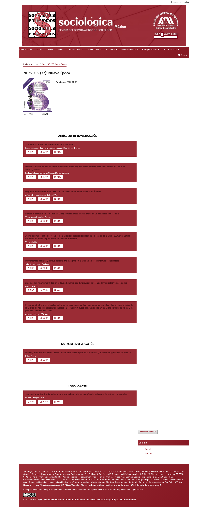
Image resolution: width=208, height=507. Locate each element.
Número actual (25, 49)
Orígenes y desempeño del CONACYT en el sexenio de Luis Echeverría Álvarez (63, 191)
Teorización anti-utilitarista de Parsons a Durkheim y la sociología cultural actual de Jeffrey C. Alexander (76, 394)
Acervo (40, 49)
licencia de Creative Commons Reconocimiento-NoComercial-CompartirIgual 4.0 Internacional (90, 499)
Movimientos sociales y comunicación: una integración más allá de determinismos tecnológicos (72, 260)
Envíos (61, 49)
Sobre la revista (75, 49)
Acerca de (110, 49)
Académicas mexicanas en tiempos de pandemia (49, 144)
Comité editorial (94, 49)
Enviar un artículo (148, 432)
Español (148, 453)
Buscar (183, 55)
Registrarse (176, 2)
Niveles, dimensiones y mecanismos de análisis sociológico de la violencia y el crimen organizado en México (78, 352)
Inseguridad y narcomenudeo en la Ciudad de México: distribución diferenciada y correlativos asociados (76, 282)
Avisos (50, 49)
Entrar (186, 2)
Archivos (34, 64)
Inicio (25, 64)
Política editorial (128, 49)
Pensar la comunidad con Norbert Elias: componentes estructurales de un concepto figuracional (72, 213)
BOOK (45, 152)
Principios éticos (149, 49)
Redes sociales (170, 49)
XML (58, 152)
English (148, 449)
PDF (32, 152)
